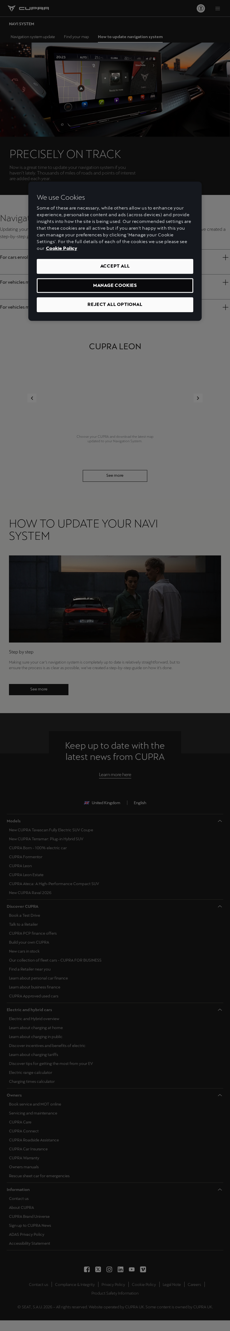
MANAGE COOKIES (115, 285)
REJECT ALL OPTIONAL (115, 304)
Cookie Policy (61, 248)
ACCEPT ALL (115, 266)
